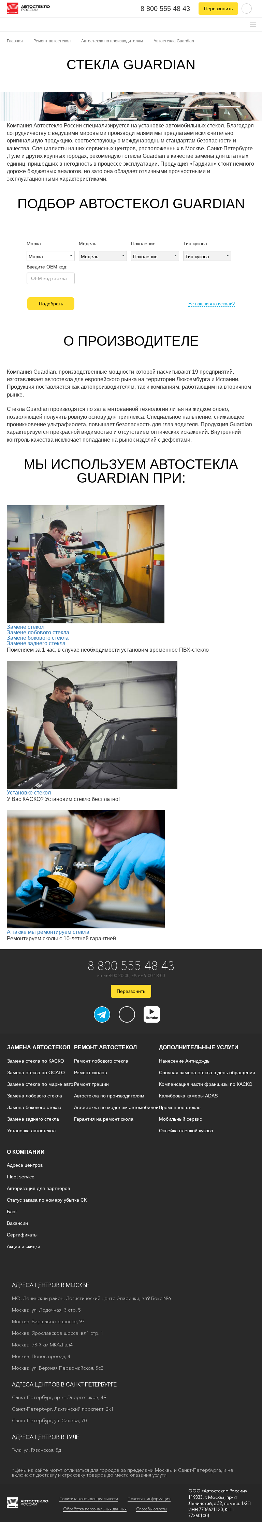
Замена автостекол (38, 1047)
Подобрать (51, 303)
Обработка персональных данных (95, 1508)
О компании (26, 1152)
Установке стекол (29, 792)
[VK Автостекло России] (127, 1014)
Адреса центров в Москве (50, 1285)
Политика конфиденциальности (88, 1498)
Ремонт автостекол (105, 1047)
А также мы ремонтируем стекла (48, 932)
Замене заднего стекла (36, 643)
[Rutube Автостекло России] (156, 1020)
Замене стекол (25, 627)
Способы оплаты (151, 1508)
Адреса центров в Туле (45, 1437)
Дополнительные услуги (198, 1047)
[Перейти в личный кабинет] (247, 8)
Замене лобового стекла (38, 632)
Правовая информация (149, 1498)
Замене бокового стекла (38, 638)
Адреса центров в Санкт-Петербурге (64, 1384)
